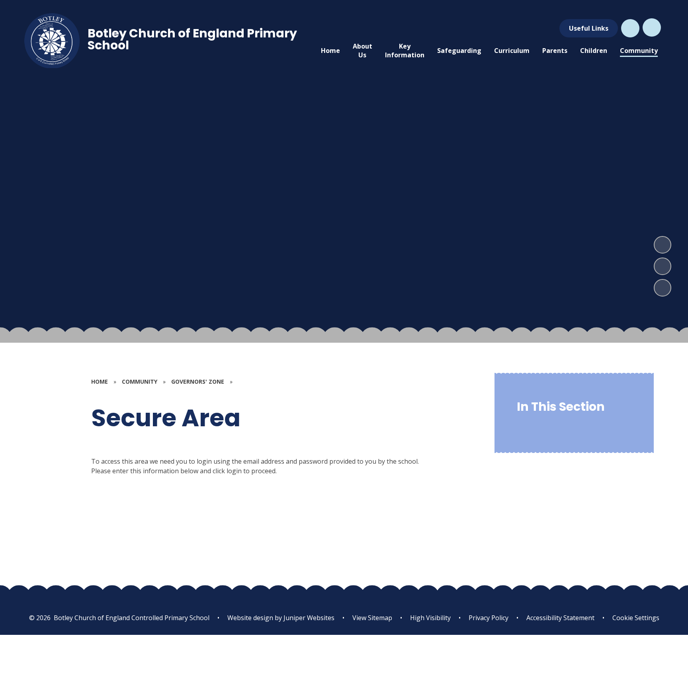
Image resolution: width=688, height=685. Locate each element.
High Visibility (430, 617)
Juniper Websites (308, 617)
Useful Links (588, 28)
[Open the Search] (630, 28)
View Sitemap (372, 617)
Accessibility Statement (560, 617)
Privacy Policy (488, 617)
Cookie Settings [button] (635, 617)
